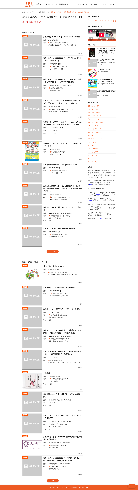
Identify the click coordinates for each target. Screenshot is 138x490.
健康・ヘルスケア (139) (94, 116)
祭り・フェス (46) (93, 109)
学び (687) (91, 145)
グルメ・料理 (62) (93, 149)
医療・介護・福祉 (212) (94, 112)
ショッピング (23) (93, 152)
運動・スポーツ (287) (94, 119)
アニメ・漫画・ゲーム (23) (95, 139)
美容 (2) (90, 158)
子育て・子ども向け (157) (95, 122)
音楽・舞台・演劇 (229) (94, 132)
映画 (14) (90, 135)
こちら (90, 184)
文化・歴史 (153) (93, 126)
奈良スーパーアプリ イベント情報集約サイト (35, 12)
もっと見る (52, 251)
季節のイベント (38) (93, 106)
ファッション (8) (92, 155)
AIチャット (132, 486)
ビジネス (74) (92, 142)
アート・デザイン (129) (94, 129)
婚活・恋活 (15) (92, 162)
